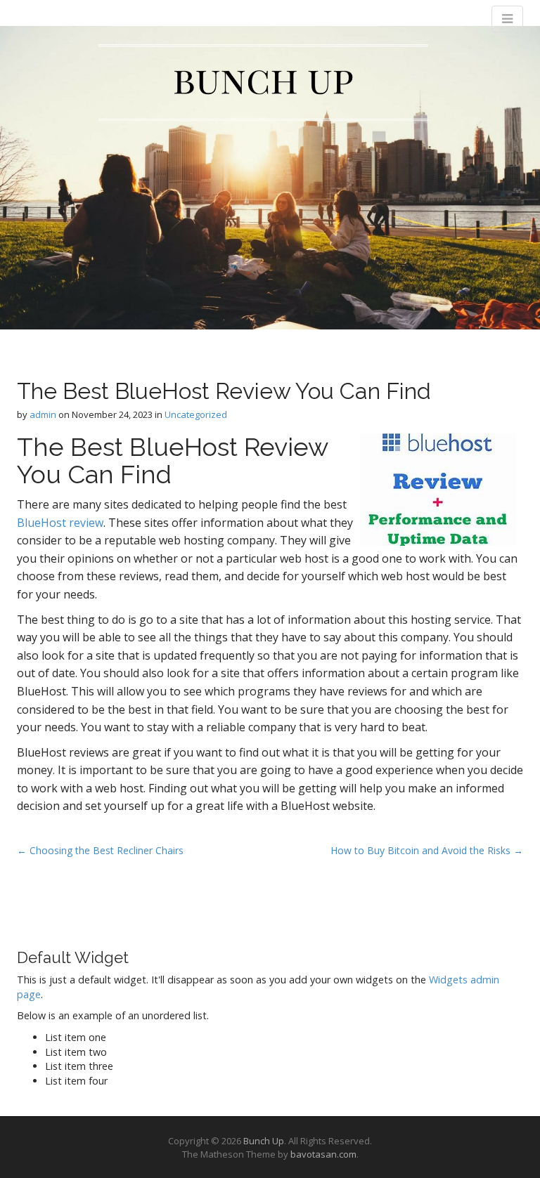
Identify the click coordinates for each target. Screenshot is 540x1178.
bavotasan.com (323, 1154)
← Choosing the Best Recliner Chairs (100, 850)
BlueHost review (60, 522)
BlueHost (183, 447)
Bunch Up (263, 1140)
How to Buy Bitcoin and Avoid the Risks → (426, 850)
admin (43, 414)
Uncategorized (196, 414)
